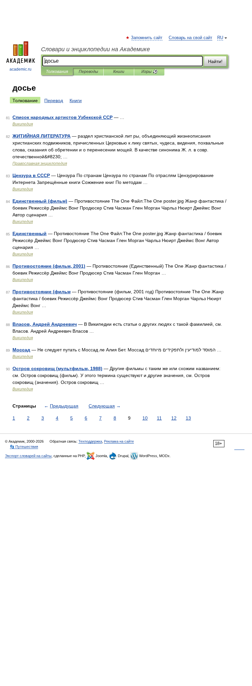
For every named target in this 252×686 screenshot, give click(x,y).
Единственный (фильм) (39, 201)
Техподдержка (90, 441)
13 (188, 418)
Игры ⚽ (149, 71)
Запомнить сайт (147, 37)
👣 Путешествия (24, 447)
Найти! (215, 61)
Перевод (53, 100)
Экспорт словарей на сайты (28, 456)
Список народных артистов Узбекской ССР (62, 117)
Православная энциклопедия (39, 163)
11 (159, 418)
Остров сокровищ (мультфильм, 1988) (57, 368)
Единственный (29, 233)
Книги (118, 71)
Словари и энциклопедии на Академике (95, 49)
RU (220, 37)
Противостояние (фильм (41, 291)
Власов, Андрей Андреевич (44, 324)
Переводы (88, 71)
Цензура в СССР (31, 175)
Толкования (57, 71)
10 (145, 418)
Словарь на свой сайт (190, 37)
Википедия (22, 124)
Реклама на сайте (119, 441)
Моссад (21, 349)
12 (174, 418)
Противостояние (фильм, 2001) (48, 266)
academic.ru (21, 69)
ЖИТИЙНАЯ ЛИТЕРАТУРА (41, 136)
